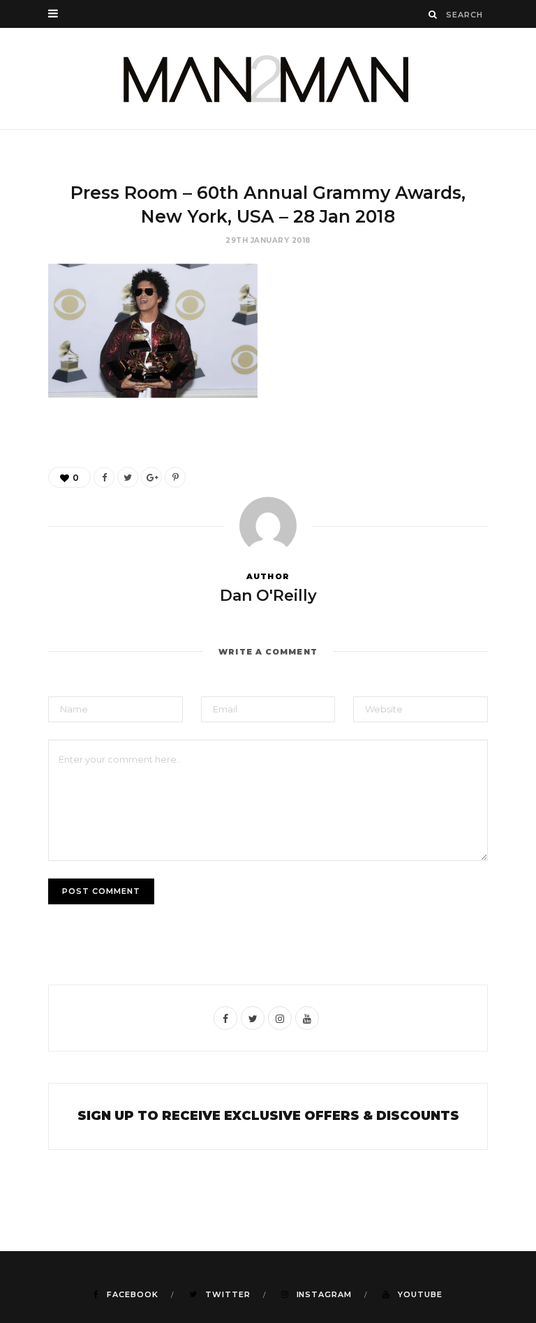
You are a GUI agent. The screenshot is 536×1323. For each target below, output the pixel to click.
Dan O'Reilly (268, 595)
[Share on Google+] (151, 477)
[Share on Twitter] (127, 477)
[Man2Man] (268, 78)
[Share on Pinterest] (175, 477)
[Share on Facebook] (104, 477)
